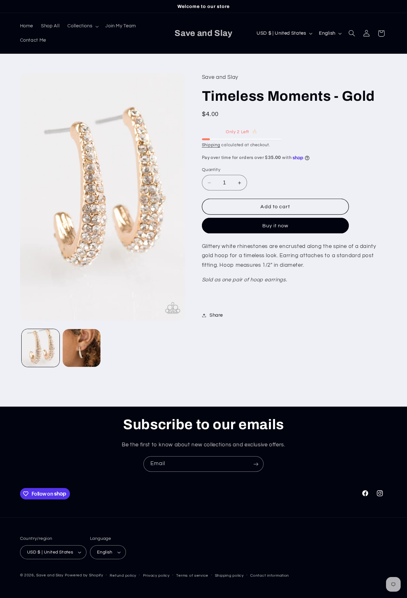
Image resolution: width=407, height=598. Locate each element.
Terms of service (192, 575)
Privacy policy (156, 575)
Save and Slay (50, 575)
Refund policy (123, 575)
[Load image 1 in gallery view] (40, 348)
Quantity (211, 170)
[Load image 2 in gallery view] (81, 348)
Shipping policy (229, 575)
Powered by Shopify (84, 575)
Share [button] (216, 315)
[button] (82, 26)
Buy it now (275, 225)
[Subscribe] (256, 464)
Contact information (269, 575)
